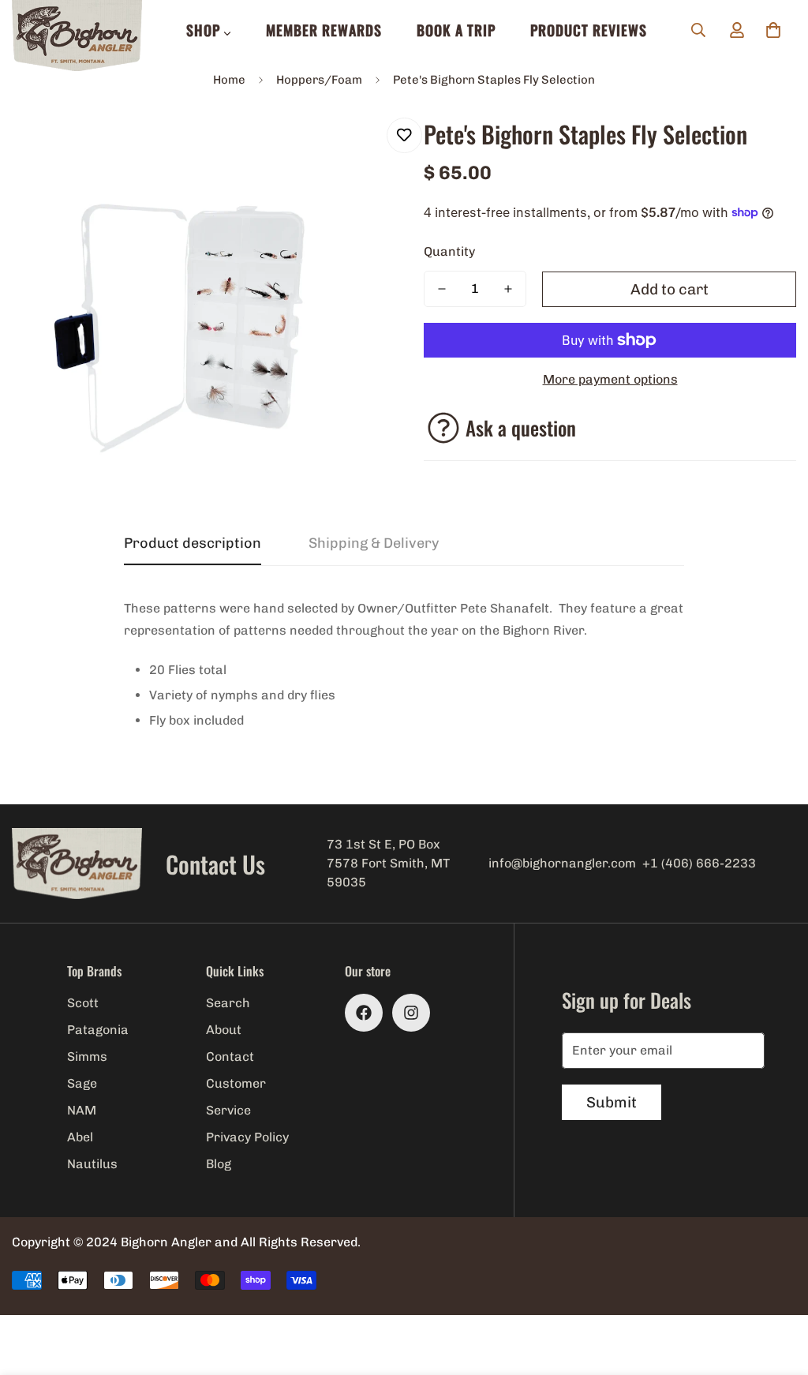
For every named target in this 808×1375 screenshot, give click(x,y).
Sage (82, 1083)
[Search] (698, 30)
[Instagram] (411, 1013)
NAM (81, 1110)
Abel (80, 1137)
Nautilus (92, 1163)
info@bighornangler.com (562, 863)
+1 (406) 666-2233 (699, 863)
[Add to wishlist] (404, 135)
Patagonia (98, 1029)
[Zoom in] (350, 147)
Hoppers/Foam (319, 80)
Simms (87, 1056)
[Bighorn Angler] (77, 36)
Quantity (449, 251)
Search (228, 1002)
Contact (230, 1056)
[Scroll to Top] (777, 1289)
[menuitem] (209, 30)
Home (229, 80)
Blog (218, 1163)
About (223, 1029)
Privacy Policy (247, 1137)
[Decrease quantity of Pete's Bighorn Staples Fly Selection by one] (442, 289)
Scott (83, 1002)
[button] (773, 30)
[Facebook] (364, 1013)
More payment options (610, 379)
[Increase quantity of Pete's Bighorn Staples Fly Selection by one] (508, 289)
